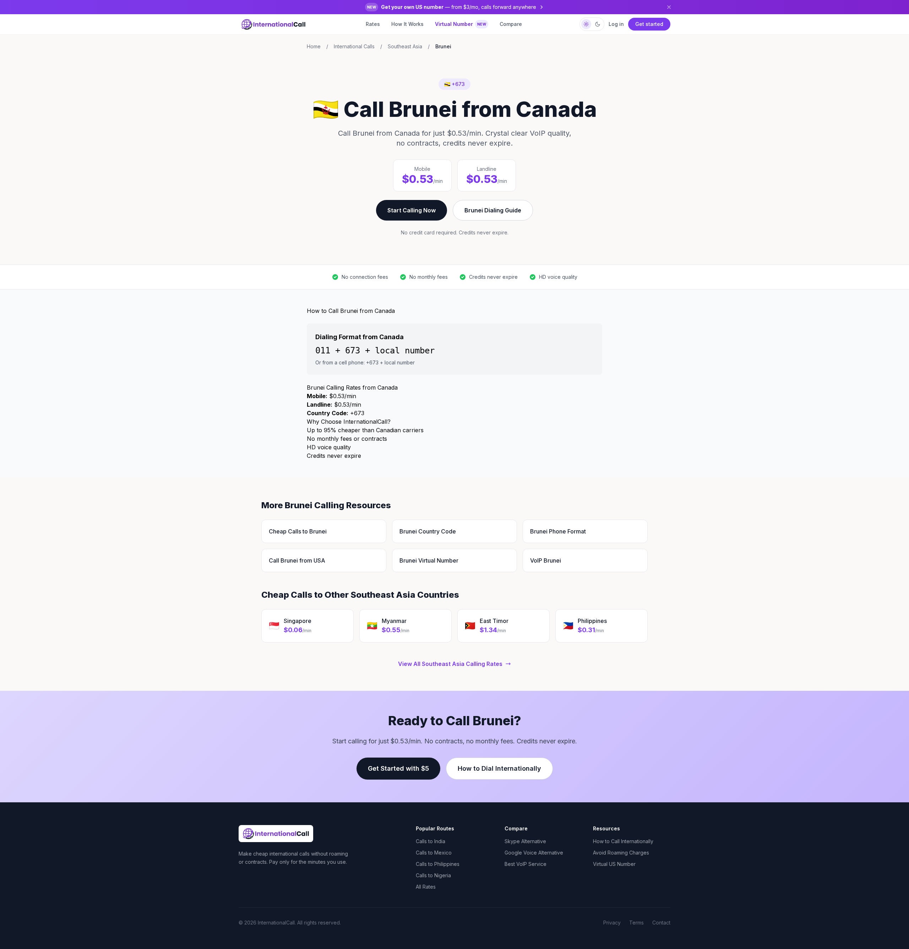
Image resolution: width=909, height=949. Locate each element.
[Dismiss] (669, 7)
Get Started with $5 (398, 768)
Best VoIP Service (525, 864)
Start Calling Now (411, 210)
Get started (649, 24)
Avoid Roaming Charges (621, 853)
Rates (373, 24)
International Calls (354, 46)
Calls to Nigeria (433, 875)
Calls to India (430, 841)
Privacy (612, 923)
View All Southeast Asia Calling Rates (450, 663)
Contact (661, 923)
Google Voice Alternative (534, 853)
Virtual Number (460, 24)
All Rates (426, 887)
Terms (636, 923)
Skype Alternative (525, 841)
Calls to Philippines (437, 864)
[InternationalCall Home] (273, 24)
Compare (511, 24)
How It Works (407, 24)
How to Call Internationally (623, 841)
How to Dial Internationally (499, 768)
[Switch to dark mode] (591, 24)
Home (314, 46)
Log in (616, 24)
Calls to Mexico (434, 853)
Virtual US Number (614, 864)
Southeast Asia (405, 46)
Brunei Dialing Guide (492, 210)
